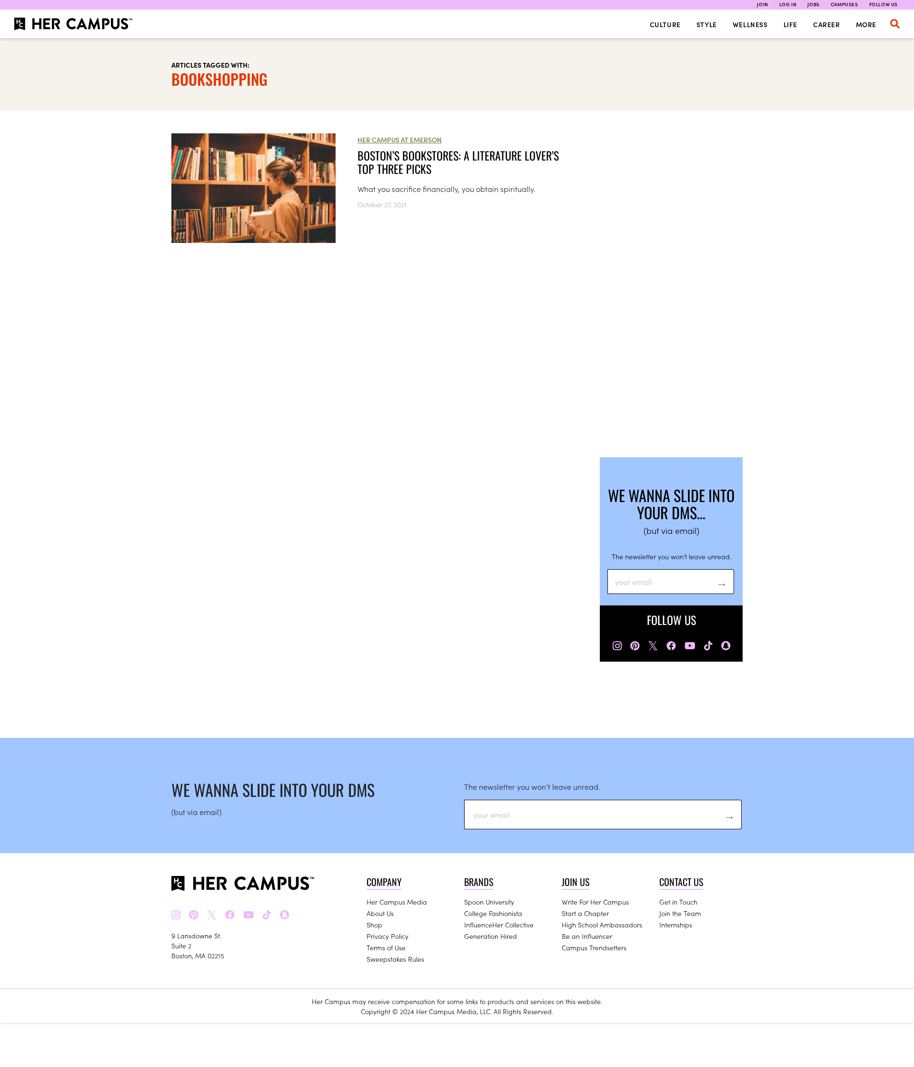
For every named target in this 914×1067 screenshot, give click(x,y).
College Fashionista (493, 913)
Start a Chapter (585, 913)
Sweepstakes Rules (395, 959)
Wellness (750, 24)
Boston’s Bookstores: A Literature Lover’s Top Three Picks (458, 162)
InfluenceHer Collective (499, 924)
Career (826, 24)
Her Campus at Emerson (400, 139)
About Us (380, 913)
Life (790, 24)
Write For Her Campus (595, 901)
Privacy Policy (387, 936)
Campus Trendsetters (594, 947)
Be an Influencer (587, 936)
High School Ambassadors (602, 924)
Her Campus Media (397, 901)
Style (706, 24)
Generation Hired (490, 936)
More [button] (866, 24)
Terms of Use (386, 947)
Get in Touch (678, 901)
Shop (374, 924)
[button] (895, 24)
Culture (665, 24)
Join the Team (680, 913)
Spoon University (489, 901)
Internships (675, 924)
